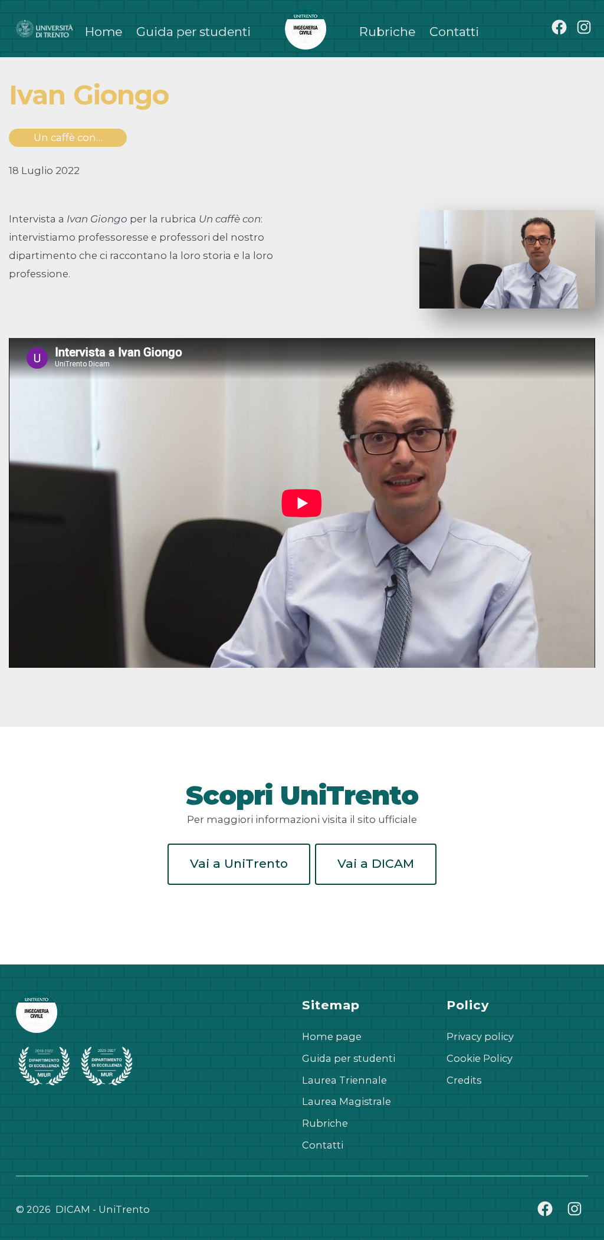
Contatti (454, 31)
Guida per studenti (193, 31)
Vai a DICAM (375, 863)
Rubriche (387, 31)
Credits (464, 1080)
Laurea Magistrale (346, 1101)
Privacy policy (480, 1036)
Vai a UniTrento (239, 863)
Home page (332, 1036)
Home (103, 31)
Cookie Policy (480, 1058)
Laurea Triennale (344, 1080)
